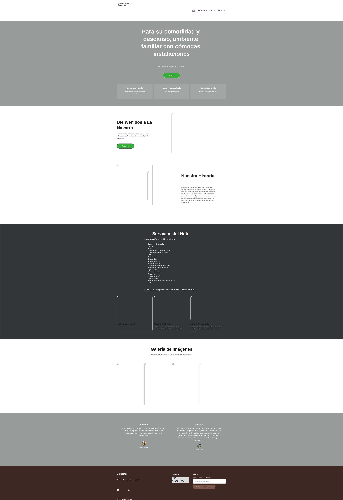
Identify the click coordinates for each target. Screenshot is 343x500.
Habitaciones (202, 10)
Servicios (212, 10)
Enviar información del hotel (204, 487)
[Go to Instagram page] (129, 490)
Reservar (171, 75)
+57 (174, 478)
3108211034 (178, 484)
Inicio (193, 10)
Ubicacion (221, 10)
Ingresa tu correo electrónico (202, 478)
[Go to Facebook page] (118, 490)
